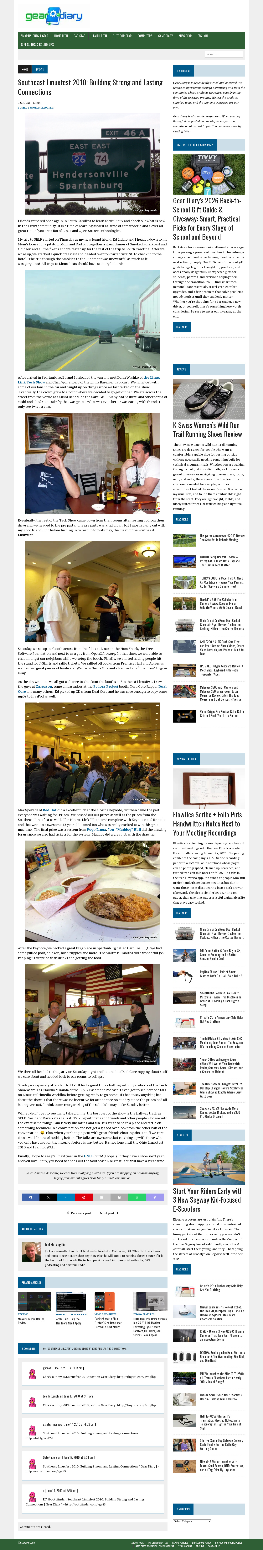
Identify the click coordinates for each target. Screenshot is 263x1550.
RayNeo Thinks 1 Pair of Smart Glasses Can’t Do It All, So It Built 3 (221, 974)
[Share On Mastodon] (155, 1197)
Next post (107, 1213)
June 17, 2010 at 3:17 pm (67, 1368)
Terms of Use (185, 1546)
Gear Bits (182, 1135)
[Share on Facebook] (30, 1197)
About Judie (138, 1542)
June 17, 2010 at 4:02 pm (79, 1424)
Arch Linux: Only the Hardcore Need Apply (68, 1321)
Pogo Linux (96, 829)
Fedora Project (105, 686)
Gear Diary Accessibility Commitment (155, 1546)
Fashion (203, 36)
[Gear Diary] (54, 16)
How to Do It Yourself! (71, 1314)
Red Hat (50, 810)
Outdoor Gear (122, 36)
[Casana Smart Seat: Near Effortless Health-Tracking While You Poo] (184, 1403)
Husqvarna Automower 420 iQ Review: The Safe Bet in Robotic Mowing (222, 537)
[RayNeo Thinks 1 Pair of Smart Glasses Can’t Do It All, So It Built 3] (184, 980)
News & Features (105, 1314)
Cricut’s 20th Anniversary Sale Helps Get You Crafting (222, 1019)
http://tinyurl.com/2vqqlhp (136, 1377)
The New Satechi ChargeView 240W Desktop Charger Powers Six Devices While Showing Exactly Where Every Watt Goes (221, 1090)
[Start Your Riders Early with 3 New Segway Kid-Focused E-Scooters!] (209, 1182)
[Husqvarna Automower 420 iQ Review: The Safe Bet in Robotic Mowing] (184, 544)
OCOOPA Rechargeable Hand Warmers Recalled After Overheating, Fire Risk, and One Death (222, 1356)
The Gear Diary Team (158, 1542)
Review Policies (180, 1542)
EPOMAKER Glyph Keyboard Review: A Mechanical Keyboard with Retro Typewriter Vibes (221, 670)
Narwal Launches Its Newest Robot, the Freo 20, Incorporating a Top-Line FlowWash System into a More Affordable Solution (222, 1313)
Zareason (44, 686)
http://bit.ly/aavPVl (39, 1438)
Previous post (81, 1213)
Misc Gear (185, 36)
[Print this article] (119, 1197)
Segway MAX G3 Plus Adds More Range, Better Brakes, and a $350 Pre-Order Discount (220, 1112)
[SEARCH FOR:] (224, 53)
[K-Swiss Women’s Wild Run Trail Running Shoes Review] (209, 417)
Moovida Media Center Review (31, 1321)
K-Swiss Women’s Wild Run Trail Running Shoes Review (207, 429)
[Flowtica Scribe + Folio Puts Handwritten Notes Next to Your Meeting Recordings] (209, 806)
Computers (145, 36)
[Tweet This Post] (48, 1197)
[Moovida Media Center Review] (34, 1309)
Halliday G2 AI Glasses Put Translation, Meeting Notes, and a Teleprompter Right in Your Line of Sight (220, 1422)
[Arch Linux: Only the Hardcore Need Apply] (71, 1309)
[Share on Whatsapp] (137, 1197)
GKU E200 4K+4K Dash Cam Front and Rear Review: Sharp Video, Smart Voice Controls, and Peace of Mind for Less (222, 647)
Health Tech (99, 36)
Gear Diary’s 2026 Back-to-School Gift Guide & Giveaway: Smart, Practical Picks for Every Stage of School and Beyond (207, 218)
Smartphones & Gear (34, 36)
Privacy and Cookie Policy (228, 1542)
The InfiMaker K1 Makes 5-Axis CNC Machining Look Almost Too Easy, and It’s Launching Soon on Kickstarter (222, 1042)
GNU (88, 1156)
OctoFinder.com (52, 1457)
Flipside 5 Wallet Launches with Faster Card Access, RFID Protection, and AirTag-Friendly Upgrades (222, 1465)
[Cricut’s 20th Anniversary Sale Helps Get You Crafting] (184, 1026)
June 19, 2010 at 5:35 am (61, 1490)
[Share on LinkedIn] (66, 1197)
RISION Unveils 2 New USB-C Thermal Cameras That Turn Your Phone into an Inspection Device (222, 1335)
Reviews (23, 1314)
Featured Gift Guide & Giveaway (195, 145)
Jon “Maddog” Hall (124, 829)
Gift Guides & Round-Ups (37, 44)
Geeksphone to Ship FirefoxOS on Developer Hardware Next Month (108, 1323)
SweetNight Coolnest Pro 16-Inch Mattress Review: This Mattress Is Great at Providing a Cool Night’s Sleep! (220, 999)
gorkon (47, 1368)
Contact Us (214, 1546)
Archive (200, 1546)
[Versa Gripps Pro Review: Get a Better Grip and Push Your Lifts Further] (184, 720)
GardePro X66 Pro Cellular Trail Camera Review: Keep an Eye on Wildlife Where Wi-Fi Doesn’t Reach (221, 603)
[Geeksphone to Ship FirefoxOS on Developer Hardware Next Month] (105, 1309)
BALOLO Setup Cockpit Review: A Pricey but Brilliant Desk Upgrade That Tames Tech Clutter (220, 561)
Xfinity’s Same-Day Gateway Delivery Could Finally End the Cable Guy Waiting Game (221, 1444)
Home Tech (61, 36)
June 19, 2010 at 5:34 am (79, 1457)
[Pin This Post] (84, 1197)
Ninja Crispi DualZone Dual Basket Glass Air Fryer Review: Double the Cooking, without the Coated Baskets (222, 624)
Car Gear (79, 36)
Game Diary (165, 36)
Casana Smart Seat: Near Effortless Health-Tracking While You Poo (221, 1397)
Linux (36, 102)
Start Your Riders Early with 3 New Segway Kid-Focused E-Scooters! (208, 1199)
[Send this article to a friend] (101, 1197)
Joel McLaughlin (43, 107)
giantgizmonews (52, 1424)
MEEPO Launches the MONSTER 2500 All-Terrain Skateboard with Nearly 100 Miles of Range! (222, 1377)
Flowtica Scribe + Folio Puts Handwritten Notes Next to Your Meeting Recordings (207, 823)
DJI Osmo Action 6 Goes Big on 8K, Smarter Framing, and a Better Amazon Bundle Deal (220, 954)
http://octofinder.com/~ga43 (46, 1471)
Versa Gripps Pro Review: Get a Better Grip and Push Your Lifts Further (222, 713)
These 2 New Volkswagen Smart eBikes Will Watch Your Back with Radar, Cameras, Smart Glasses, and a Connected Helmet (221, 1065)
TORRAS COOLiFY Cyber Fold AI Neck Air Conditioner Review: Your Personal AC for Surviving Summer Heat (222, 582)
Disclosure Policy (201, 1542)
